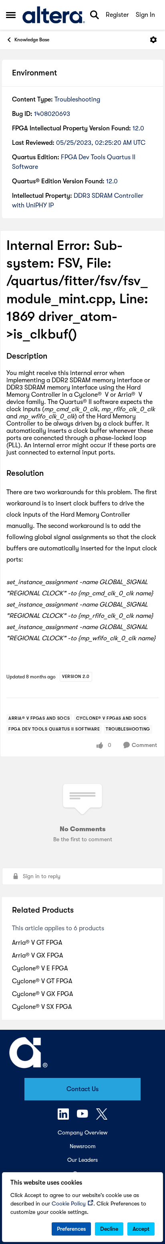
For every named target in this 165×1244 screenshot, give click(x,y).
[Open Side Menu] (11, 15)
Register (117, 14)
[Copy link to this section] (53, 356)
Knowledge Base (31, 40)
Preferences (71, 1229)
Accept (141, 1229)
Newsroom (83, 1146)
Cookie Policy (69, 1203)
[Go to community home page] (54, 15)
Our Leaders (82, 1160)
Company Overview (82, 1132)
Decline (109, 1229)
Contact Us (82, 1089)
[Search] (94, 15)
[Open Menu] (153, 39)
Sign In (145, 14)
